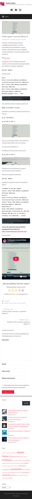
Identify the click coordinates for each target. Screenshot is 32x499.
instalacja (7, 460)
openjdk (8, 465)
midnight (4, 463)
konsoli (14, 303)
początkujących (6, 469)
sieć (21, 472)
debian (6, 303)
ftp (22, 456)
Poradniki (6, 301)
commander (8, 452)
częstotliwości (14, 452)
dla (18, 456)
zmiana (10, 478)
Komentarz (6, 340)
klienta (20, 460)
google (25, 456)
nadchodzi (18, 463)
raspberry (27, 469)
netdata (22, 463)
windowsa (26, 475)
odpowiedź (4, 465)
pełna (20, 466)
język (10, 303)
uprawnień (21, 475)
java (13, 460)
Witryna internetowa (8, 378)
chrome (3, 452)
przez (22, 469)
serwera (13, 472)
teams (17, 475)
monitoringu (13, 463)
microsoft (27, 460)
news (26, 463)
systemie (6, 475)
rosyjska (9, 472)
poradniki (23, 303)
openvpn (12, 465)
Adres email (6, 371)
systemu (13, 475)
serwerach (18, 472)
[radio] (9, 290)
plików (24, 466)
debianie (14, 456)
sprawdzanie (25, 472)
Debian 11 (6, 456)
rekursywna (4, 472)
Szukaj (4, 400)
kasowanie (16, 460)
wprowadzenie (5, 478)
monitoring (8, 463)
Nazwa (4, 364)
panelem (16, 465)
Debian (24, 39)
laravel (23, 460)
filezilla (20, 456)
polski (18, 303)
